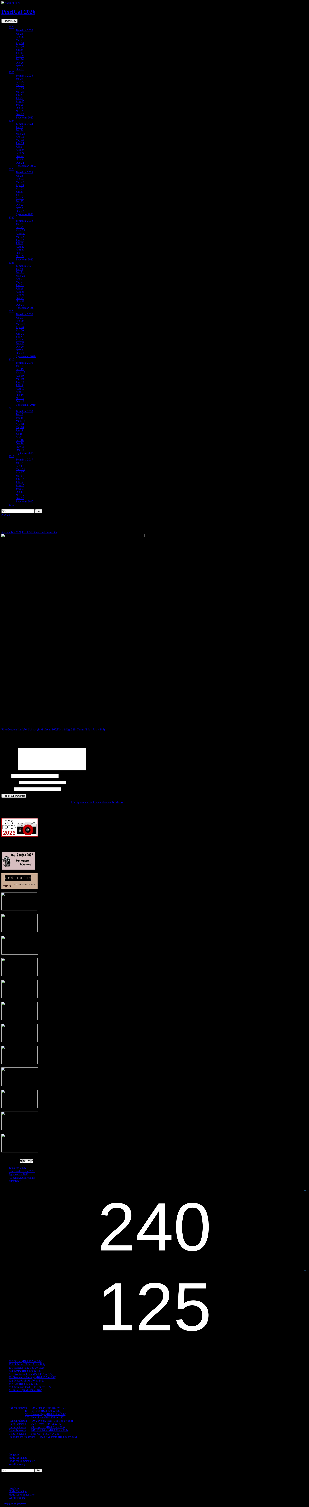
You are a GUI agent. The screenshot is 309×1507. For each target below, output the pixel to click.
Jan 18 (19, 414)
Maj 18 (20, 427)
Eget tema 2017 (24, 501)
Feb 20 (20, 320)
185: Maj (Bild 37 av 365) (45, 1433)
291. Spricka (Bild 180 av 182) (26, 1367)
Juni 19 (20, 382)
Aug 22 (20, 246)
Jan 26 (19, 33)
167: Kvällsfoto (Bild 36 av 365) (49, 1430)
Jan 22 (19, 224)
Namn (6, 775)
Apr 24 (20, 136)
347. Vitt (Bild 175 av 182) (24, 1383)
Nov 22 (20, 256)
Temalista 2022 (24, 220)
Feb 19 (20, 369)
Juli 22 (19, 243)
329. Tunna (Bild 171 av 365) (81, 729)
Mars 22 (20, 230)
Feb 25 (20, 82)
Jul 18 (19, 433)
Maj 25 (20, 91)
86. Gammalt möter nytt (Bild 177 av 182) (32, 1377)
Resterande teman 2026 (22, 1171)
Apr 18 (20, 424)
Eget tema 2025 (24, 117)
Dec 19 (20, 401)
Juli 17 (19, 482)
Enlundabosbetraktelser (22, 1436)
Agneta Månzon (18, 1407)
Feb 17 (20, 465)
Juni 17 (20, 478)
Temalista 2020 (24, 314)
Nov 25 (20, 111)
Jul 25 (19, 98)
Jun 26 (19, 49)
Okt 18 (20, 443)
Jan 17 (19, 462)
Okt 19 (20, 395)
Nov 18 (20, 446)
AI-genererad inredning (22, 1177)
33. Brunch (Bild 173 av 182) (25, 1390)
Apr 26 (20, 43)
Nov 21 (20, 301)
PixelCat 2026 (18, 11)
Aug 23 (20, 198)
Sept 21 (20, 294)
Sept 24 (20, 153)
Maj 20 (20, 330)
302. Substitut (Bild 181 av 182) (27, 1364)
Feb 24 (20, 130)
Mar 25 (20, 85)
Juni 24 (20, 143)
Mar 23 (20, 182)
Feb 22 (20, 227)
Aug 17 (20, 485)
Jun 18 (19, 430)
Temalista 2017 (24, 459)
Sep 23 (20, 201)
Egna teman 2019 (26, 404)
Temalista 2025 (24, 75)
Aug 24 (20, 149)
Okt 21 (20, 298)
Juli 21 (19, 288)
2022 (11, 217)
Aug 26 (20, 56)
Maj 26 (20, 46)
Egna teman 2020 (26, 356)
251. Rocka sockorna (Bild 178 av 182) (31, 1374)
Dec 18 (20, 449)
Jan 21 (19, 269)
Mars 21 (20, 275)
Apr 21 (20, 278)
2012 (11, 504)
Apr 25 (20, 88)
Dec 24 (20, 162)
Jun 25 (19, 94)
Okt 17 (20, 491)
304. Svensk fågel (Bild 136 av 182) (45, 1414)
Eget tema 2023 (24, 214)
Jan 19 (19, 365)
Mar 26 (20, 40)
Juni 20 (20, 333)
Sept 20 (20, 343)
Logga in (14, 1454)
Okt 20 (20, 346)
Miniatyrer (14, 1180)
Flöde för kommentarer (22, 1460)
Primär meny (9, 21)
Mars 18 (20, 420)
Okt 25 (20, 107)
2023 (11, 169)
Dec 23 (20, 211)
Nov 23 (20, 207)
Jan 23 (19, 175)
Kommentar (9, 769)
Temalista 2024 (24, 123)
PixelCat (27, 532)
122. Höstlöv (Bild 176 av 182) (26, 1380)
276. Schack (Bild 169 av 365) (29, 729)
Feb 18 (20, 417)
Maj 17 (20, 475)
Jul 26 (19, 52)
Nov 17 (20, 495)
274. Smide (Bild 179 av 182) (25, 1370)
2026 (11, 27)
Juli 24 (19, 146)
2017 (11, 456)
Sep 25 (20, 104)
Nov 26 (20, 65)
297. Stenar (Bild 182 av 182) (25, 1361)
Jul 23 (19, 194)
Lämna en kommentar (44, 532)
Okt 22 (20, 253)
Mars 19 (20, 372)
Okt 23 (20, 204)
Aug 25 (20, 101)
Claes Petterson (17, 1423)
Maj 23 (20, 188)
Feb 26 (20, 36)
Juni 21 (20, 285)
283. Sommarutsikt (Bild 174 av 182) (30, 1387)
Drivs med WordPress (13, 1503)
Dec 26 (20, 69)
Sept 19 (20, 391)
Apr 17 (20, 472)
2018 (11, 407)
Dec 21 (20, 304)
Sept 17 (20, 488)
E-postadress (9, 782)
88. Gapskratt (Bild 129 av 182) (43, 1411)
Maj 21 (20, 282)
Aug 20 (20, 340)
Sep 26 (20, 59)
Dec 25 (20, 114)
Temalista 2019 (24, 362)
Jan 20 (19, 317)
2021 (11, 262)
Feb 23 (20, 178)
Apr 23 (20, 185)
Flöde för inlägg (18, 1457)
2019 (11, 359)
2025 (11, 72)
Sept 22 (20, 249)
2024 (11, 120)
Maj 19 (20, 378)
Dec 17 (20, 498)
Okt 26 (20, 62)
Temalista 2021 (24, 265)
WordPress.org (17, 1464)
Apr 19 (20, 375)
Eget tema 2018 (24, 453)
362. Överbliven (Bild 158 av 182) (44, 1417)
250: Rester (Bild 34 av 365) (47, 1423)
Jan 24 (19, 127)
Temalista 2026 (24, 30)
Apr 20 (20, 327)
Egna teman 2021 (26, 307)
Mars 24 (20, 133)
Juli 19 (19, 385)
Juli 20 (19, 336)
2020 (11, 311)
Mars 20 (20, 324)
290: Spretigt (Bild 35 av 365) (48, 1427)
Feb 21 (20, 272)
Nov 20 (20, 349)
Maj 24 (20, 140)
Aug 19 (20, 388)
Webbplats (7, 789)
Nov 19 (20, 398)
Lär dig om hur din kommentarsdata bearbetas (97, 802)
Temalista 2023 (24, 172)
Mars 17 (20, 469)
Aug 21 (20, 291)
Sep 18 (20, 440)
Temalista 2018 (24, 411)
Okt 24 (20, 156)
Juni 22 (20, 240)
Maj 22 (20, 236)
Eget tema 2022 (24, 259)
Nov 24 (20, 159)
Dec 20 (20, 353)
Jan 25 (19, 78)
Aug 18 (20, 436)
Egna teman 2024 (26, 165)
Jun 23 (19, 191)
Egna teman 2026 (18, 1174)
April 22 (20, 233)
